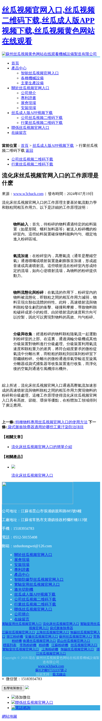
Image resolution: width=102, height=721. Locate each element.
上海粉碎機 (50, 649)
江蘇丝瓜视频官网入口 (18, 632)
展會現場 (28, 103)
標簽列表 (9, 645)
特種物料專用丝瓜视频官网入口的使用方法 (51, 422)
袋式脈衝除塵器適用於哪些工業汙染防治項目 (45, 427)
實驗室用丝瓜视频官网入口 (37, 584)
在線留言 (19, 133)
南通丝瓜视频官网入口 (39, 641)
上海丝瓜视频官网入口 (52, 632)
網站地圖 (9, 716)
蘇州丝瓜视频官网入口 (75, 636)
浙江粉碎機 (14, 636)
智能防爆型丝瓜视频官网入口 (39, 579)
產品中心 (19, 68)
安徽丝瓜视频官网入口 (41, 636)
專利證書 (28, 98)
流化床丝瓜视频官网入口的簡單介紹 (41, 447)
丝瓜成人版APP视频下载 (32, 113)
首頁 (15, 63)
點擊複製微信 (13, 688)
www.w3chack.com (28, 194)
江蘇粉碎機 (59, 645)
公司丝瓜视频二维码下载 (42, 118)
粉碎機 (44, 645)
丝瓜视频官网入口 (84, 645)
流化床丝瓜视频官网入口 (61, 624)
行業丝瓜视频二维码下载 (42, 123)
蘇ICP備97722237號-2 (51, 670)
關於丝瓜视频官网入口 (30, 88)
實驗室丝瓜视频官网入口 (20, 649)
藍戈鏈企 (59, 674)
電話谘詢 (22, 708)
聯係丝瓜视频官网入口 (30, 128)
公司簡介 (28, 93)
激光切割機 (23, 589)
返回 (29, 150)
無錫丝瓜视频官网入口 (77, 649)
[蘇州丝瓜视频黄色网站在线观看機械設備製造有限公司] (49, 54)
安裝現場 (28, 108)
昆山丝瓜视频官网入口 (73, 641)
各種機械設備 (32, 78)
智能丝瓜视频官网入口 (40, 73)
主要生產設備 (32, 83)
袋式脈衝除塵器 (61, 628)
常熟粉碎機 (28, 645)
